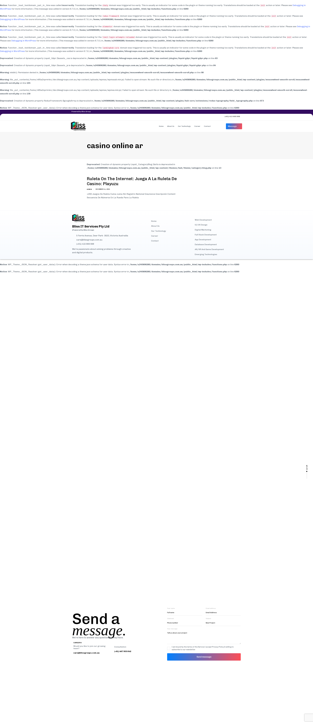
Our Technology (184, 126)
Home (161, 126)
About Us (170, 126)
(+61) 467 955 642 (122, 651)
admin (89, 189)
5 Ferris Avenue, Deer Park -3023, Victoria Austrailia (102, 236)
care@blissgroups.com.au (89, 240)
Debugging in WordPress (12, 19)
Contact (207, 126)
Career (197, 126)
